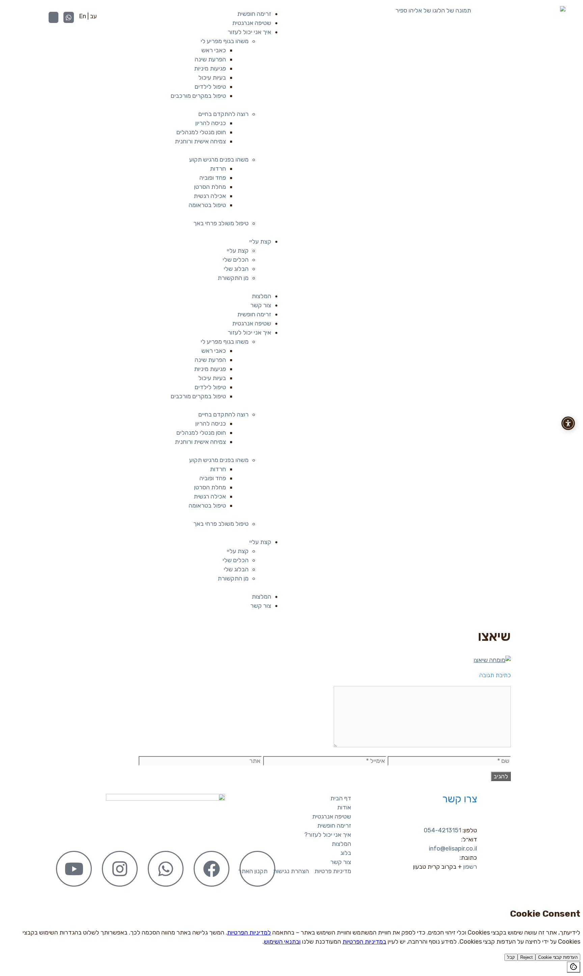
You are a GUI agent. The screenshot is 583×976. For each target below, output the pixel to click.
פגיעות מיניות (210, 68)
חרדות (218, 168)
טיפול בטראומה (207, 205)
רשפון (470, 866)
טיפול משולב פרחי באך (221, 223)
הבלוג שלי (236, 268)
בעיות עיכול (212, 77)
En (82, 16)
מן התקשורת (233, 278)
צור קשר (260, 305)
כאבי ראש (213, 50)
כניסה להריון (210, 123)
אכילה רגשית (210, 196)
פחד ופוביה (212, 177)
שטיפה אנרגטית (251, 23)
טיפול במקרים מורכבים (198, 95)
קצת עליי (260, 241)
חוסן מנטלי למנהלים (201, 132)
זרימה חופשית (254, 14)
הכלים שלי (236, 259)
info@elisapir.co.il (453, 848)
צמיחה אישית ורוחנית (200, 141)
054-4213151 (442, 830)
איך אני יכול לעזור (249, 32)
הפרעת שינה (210, 59)
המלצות (261, 296)
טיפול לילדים (210, 86)
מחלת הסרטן (210, 187)
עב (93, 16)
